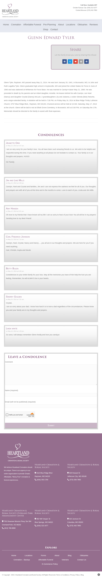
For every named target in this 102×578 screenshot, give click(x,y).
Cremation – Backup (22, 560)
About (57, 555)
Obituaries (84, 555)
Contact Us (81, 560)
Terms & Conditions (62, 575)
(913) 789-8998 (9, 528)
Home (13, 555)
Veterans (65, 560)
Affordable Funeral (45, 560)
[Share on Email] (75, 61)
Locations (28, 555)
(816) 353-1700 (42, 480)
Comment (9, 362)
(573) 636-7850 (75, 480)
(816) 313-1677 (92, 7)
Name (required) (11, 390)
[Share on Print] (81, 61)
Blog (69, 555)
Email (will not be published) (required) (20, 402)
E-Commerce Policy (50, 564)
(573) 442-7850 (92, 10)
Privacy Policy (75, 575)
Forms (43, 555)
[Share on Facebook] (64, 61)
